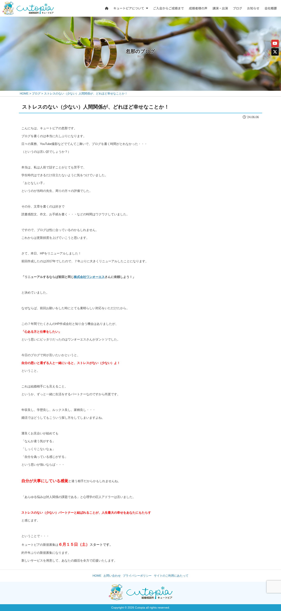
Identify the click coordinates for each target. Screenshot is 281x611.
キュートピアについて (129, 8)
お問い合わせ (112, 575)
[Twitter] (275, 52)
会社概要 (271, 8)
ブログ (237, 8)
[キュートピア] (28, 8)
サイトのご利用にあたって (171, 575)
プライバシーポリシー (137, 575)
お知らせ (253, 8)
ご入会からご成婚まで (168, 8)
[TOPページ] (106, 8)
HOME (97, 575)
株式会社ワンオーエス (89, 277)
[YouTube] (275, 43)
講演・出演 (220, 8)
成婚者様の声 (198, 8)
